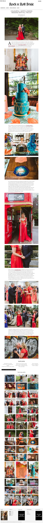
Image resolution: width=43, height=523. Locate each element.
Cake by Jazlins (22, 366)
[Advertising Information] (39, 515)
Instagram (12, 512)
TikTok (12, 515)
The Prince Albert (29, 125)
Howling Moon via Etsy (24, 365)
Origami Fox (36, 364)
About (28, 511)
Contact (28, 512)
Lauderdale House (18, 269)
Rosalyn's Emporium (24, 364)
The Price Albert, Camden (10, 366)
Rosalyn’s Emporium (11, 45)
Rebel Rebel (36, 363)
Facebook (12, 511)
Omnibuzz (36, 365)
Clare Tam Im (23, 15)
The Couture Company (22, 44)
